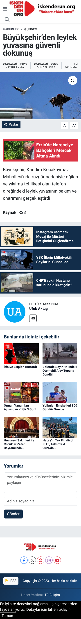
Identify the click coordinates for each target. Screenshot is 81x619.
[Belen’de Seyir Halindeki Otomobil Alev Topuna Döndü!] (60, 353)
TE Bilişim (52, 595)
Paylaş (14, 124)
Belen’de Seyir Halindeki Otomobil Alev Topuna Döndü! (60, 370)
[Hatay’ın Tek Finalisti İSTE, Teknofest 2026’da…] (60, 427)
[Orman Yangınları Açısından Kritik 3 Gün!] (21, 392)
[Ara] (7, 20)
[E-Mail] (33, 318)
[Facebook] (24, 560)
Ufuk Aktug (38, 308)
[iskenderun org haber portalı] (43, 8)
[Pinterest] (40, 560)
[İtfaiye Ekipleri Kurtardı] (21, 353)
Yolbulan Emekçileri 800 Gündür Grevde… (60, 407)
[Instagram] (49, 560)
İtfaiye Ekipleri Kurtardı (20, 367)
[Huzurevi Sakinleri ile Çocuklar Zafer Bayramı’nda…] (21, 427)
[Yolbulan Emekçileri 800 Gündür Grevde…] (60, 392)
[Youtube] (57, 560)
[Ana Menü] (5, 8)
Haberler (11, 29)
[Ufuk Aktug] (14, 311)
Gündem (30, 29)
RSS (12, 581)
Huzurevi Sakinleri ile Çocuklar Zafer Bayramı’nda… (19, 444)
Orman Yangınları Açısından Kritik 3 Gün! (20, 407)
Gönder (13, 514)
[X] (32, 560)
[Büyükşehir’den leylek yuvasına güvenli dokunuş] (40, 95)
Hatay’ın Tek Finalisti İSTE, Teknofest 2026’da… (58, 444)
